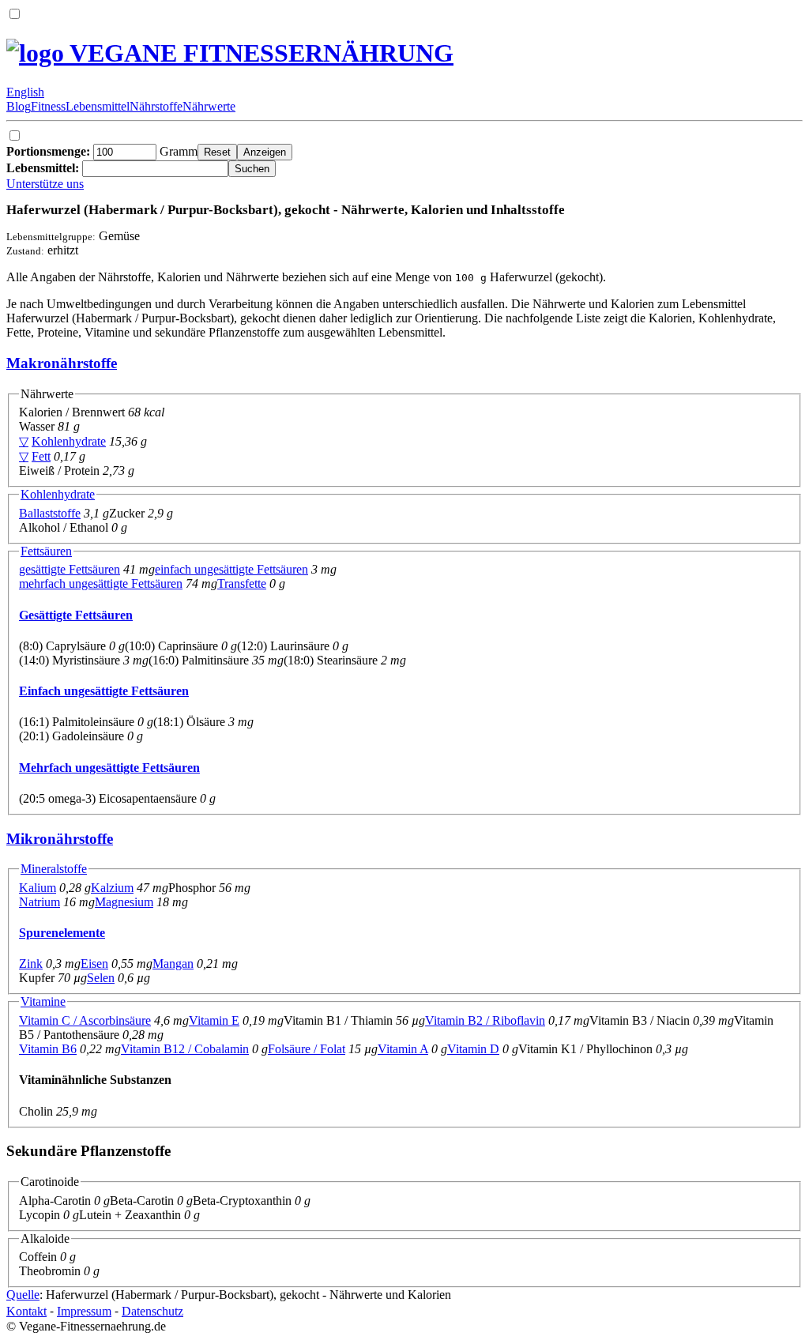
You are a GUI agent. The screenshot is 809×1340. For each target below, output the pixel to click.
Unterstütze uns (45, 183)
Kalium (37, 887)
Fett (41, 456)
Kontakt (26, 1311)
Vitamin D (473, 1049)
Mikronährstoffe (59, 838)
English (25, 92)
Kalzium (112, 887)
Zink (31, 963)
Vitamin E (214, 1020)
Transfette (241, 583)
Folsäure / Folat (306, 1049)
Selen (101, 977)
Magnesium (124, 902)
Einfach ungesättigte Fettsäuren (104, 691)
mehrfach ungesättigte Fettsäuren (100, 583)
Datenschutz (152, 1311)
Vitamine (43, 1001)
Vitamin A (403, 1049)
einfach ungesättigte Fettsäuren (231, 569)
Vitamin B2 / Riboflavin (485, 1020)
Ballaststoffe (50, 513)
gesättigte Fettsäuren (69, 569)
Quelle (23, 1294)
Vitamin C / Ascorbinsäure (85, 1020)
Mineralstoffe (54, 868)
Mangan (173, 963)
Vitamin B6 (48, 1049)
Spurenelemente (62, 932)
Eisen (94, 963)
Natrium (39, 902)
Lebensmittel (98, 106)
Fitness (48, 106)
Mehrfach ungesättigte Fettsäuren (109, 767)
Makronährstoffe (61, 363)
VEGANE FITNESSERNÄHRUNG (258, 53)
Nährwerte (208, 106)
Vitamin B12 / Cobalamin (185, 1049)
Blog (18, 106)
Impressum (84, 1311)
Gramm (102, 151)
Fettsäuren (46, 551)
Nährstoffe (156, 106)
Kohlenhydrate (69, 441)
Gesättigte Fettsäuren (76, 615)
